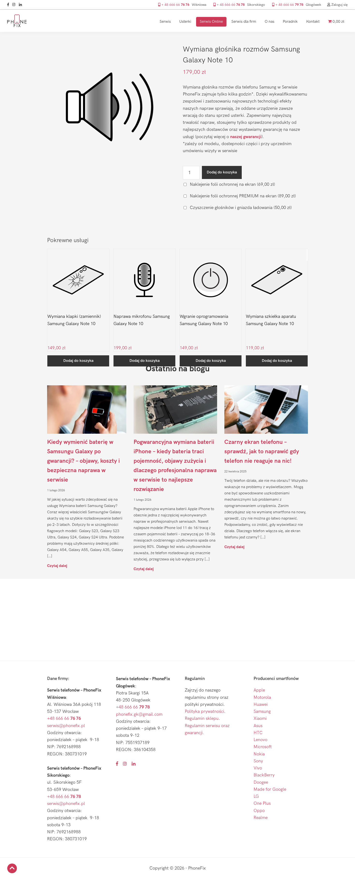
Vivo (258, 768)
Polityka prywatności (204, 711)
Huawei (261, 704)
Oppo (259, 810)
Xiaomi (260, 718)
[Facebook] (9, 5)
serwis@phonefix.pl (66, 725)
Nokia (259, 754)
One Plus (262, 803)
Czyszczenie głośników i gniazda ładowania (240, 207)
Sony (258, 761)
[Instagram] (15, 5)
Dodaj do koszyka (222, 172)
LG (256, 796)
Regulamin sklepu (202, 718)
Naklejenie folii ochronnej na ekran (232, 184)
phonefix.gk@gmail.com (139, 714)
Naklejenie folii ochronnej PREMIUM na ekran (242, 196)
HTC (258, 732)
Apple (259, 690)
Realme (261, 817)
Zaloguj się (339, 5)
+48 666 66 (64, 718)
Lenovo (260, 739)
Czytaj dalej (57, 566)
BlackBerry (264, 775)
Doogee (261, 782)
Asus (258, 725)
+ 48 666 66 (174, 5)
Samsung (262, 711)
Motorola (262, 697)
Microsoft (263, 746)
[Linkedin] (21, 5)
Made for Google (270, 789)
